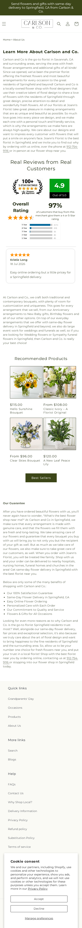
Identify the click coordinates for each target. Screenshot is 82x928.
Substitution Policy (21, 838)
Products (14, 717)
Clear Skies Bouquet (25, 460)
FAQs (12, 784)
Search (13, 750)
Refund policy (17, 829)
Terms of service (19, 847)
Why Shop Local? (20, 802)
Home (7, 39)
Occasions (15, 707)
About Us (14, 725)
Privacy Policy (38, 888)
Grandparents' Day (21, 699)
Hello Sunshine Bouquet (21, 410)
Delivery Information (22, 811)
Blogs (12, 759)
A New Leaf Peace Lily (56, 462)
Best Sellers (41, 478)
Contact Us (15, 793)
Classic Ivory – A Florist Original (55, 410)
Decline (39, 908)
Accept (39, 899)
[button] (59, 24)
